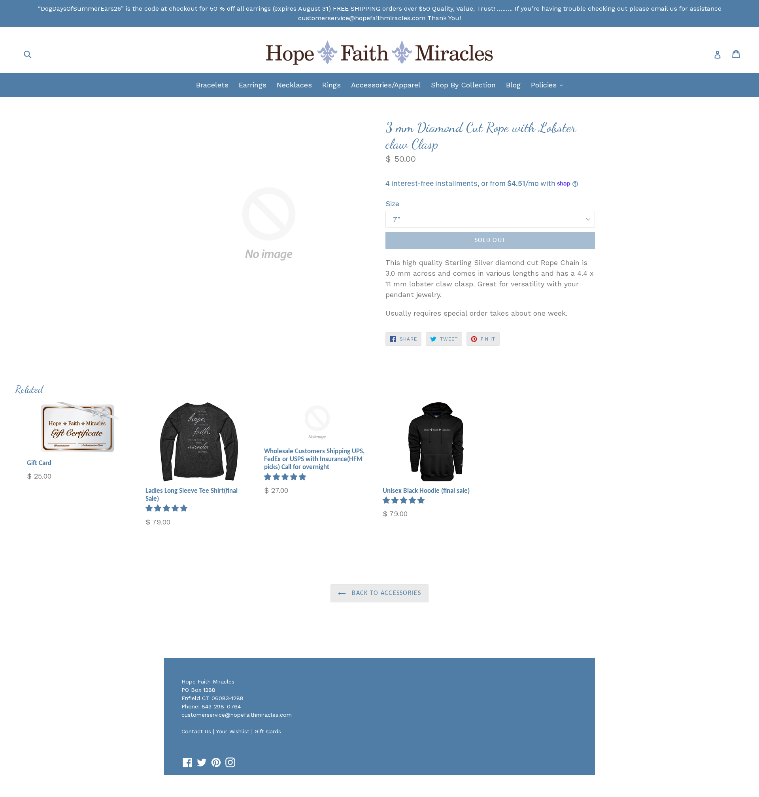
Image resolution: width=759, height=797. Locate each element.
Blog (513, 85)
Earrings (252, 85)
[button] (167, 508)
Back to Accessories (385, 593)
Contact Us (196, 731)
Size (392, 203)
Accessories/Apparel (386, 85)
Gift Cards (268, 731)
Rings (331, 85)
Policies (549, 84)
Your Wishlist (232, 731)
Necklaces (294, 85)
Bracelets (212, 85)
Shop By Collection (463, 85)
